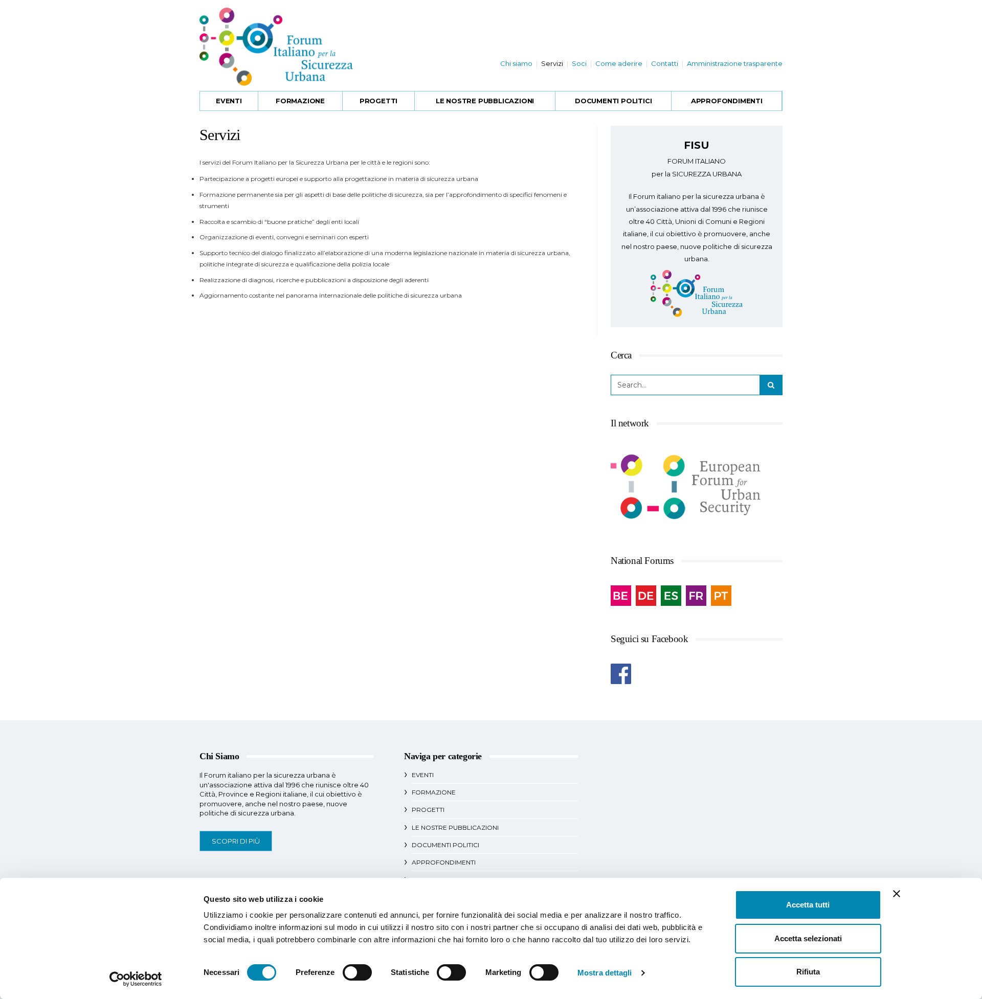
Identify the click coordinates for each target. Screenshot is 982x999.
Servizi (552, 63)
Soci (579, 63)
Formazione (300, 101)
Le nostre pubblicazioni (485, 101)
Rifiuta (808, 971)
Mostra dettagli (604, 972)
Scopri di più (236, 841)
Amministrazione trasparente (735, 63)
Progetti (378, 101)
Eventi (229, 101)
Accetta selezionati (808, 938)
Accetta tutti (808, 904)
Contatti (664, 63)
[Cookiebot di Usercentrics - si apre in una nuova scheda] (136, 979)
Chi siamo (516, 63)
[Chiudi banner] (896, 893)
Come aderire (618, 63)
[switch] (357, 972)
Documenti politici (613, 101)
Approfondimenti (727, 101)
